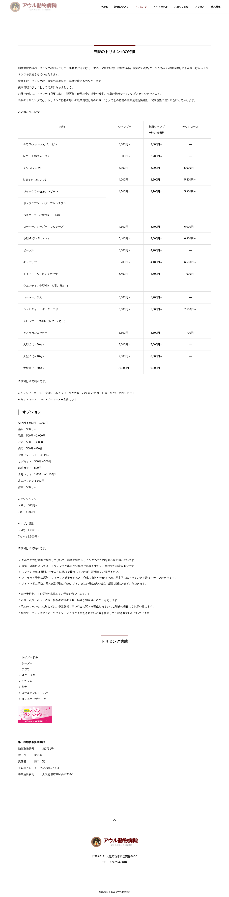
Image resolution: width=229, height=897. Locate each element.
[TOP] (114, 820)
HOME (104, 6)
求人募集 (216, 6)
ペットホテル (161, 6)
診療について (121, 6)
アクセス (200, 6)
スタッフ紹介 (181, 6)
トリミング (141, 6)
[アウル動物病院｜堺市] (33, 6)
